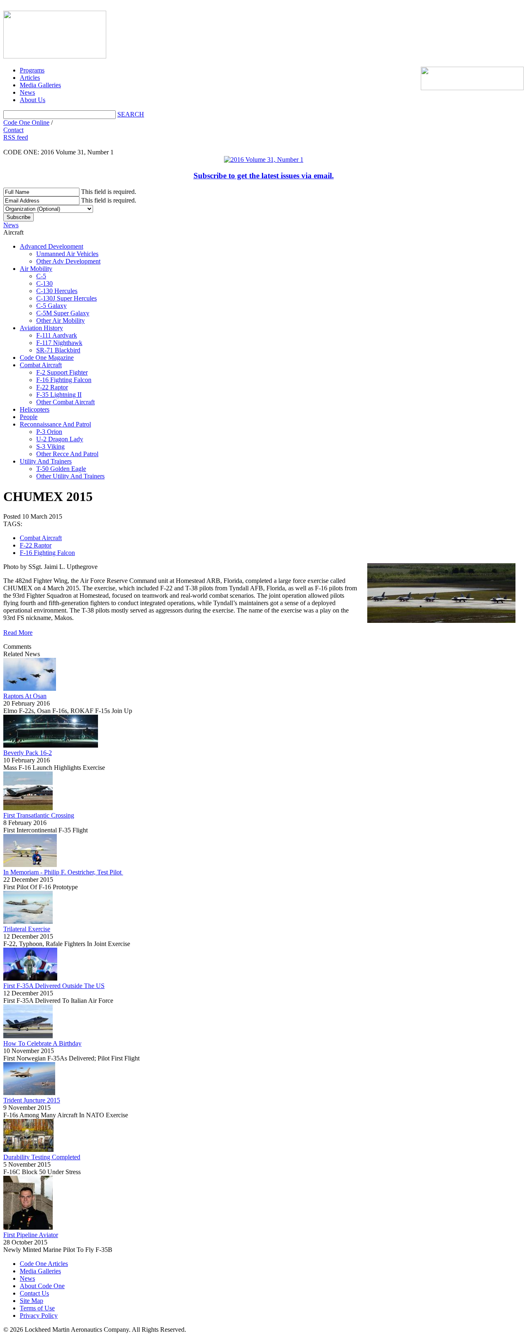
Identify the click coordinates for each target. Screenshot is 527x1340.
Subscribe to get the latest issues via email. (264, 175)
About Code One (42, 1285)
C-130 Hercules (56, 290)
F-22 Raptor (52, 387)
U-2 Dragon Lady (59, 439)
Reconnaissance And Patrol (55, 424)
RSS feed (15, 137)
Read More (18, 632)
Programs (32, 70)
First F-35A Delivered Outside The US (54, 985)
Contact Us (34, 1293)
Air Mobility (36, 268)
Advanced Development (51, 246)
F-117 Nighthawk (59, 342)
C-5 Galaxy (51, 305)
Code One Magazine (47, 357)
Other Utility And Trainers (70, 476)
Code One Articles (44, 1263)
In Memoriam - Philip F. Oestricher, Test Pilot (63, 872)
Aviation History (41, 327)
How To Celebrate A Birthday (42, 1043)
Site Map (31, 1300)
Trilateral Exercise (26, 928)
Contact (13, 129)
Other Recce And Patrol (67, 453)
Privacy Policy (39, 1315)
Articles (30, 77)
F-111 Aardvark (56, 335)
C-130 (44, 283)
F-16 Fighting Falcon (63, 379)
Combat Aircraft (41, 364)
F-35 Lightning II (59, 394)
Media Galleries (40, 85)
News (27, 92)
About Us (32, 99)
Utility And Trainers (46, 461)
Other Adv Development (68, 261)
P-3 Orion (49, 431)
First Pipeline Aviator (30, 1234)
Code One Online (26, 122)
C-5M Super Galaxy (62, 313)
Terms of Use (37, 1308)
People (28, 416)
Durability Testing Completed (41, 1157)
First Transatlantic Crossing (38, 815)
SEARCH (130, 114)
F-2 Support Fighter (62, 372)
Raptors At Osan (25, 695)
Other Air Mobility (60, 320)
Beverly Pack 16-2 (27, 752)
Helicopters (34, 409)
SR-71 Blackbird (58, 350)
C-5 (41, 276)
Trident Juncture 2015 (31, 1100)
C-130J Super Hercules (66, 298)
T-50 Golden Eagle (61, 468)
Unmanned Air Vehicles (67, 253)
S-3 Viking (50, 446)
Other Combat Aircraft (65, 402)
